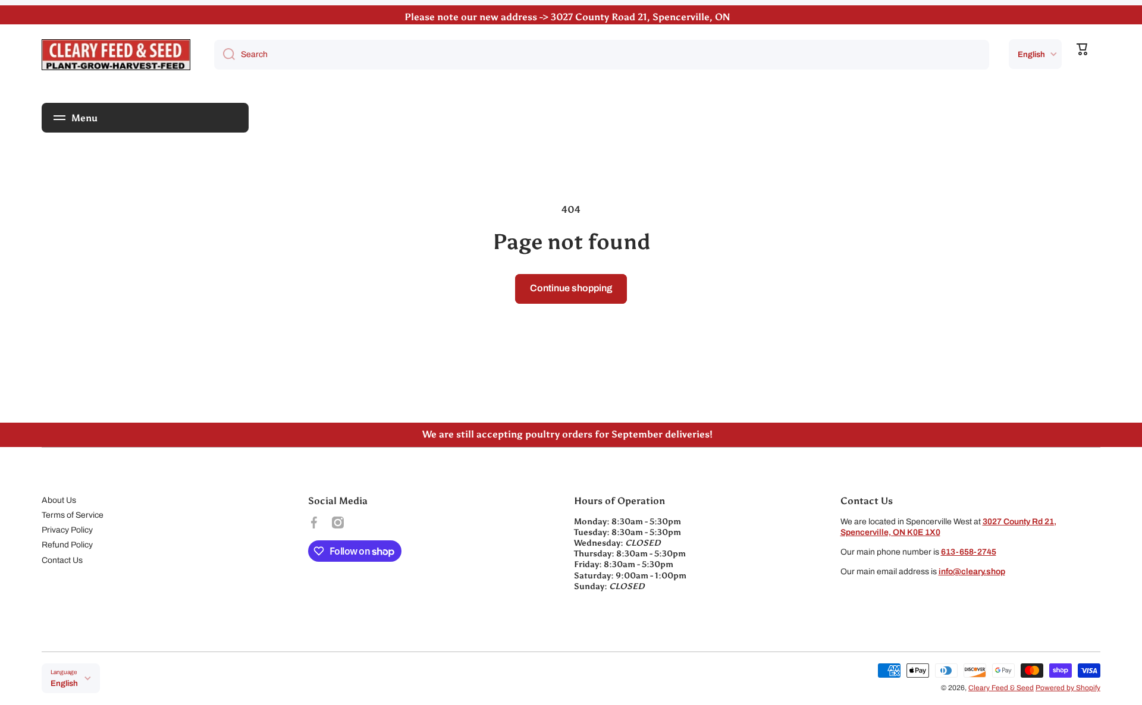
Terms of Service (72, 515)
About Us (59, 500)
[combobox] (601, 55)
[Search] (224, 55)
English (1031, 54)
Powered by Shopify (1068, 688)
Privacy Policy (67, 529)
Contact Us (62, 560)
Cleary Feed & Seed (1001, 688)
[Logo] (116, 54)
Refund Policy (67, 544)
